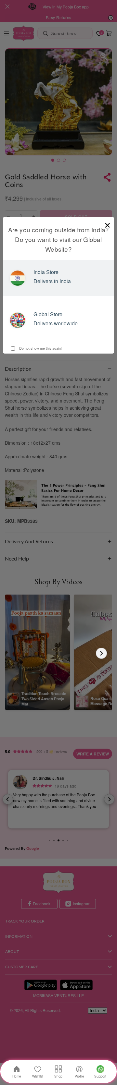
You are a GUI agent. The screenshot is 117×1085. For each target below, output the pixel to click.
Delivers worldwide (55, 323)
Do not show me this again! (40, 348)
